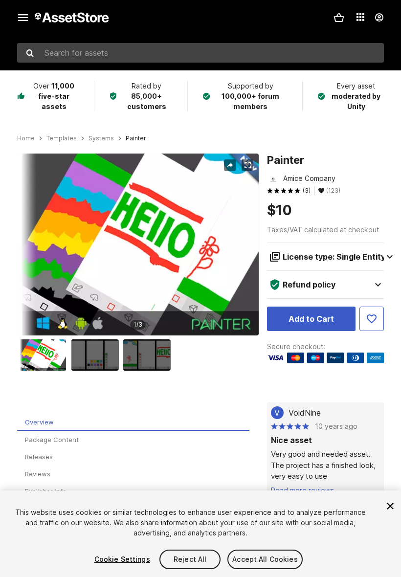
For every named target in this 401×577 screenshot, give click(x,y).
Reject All (190, 559)
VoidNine (305, 413)
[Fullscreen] (247, 165)
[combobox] (200, 53)
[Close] (390, 506)
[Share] (230, 165)
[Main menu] (23, 17)
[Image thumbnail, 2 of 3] (97, 355)
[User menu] (379, 17)
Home (26, 138)
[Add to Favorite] (371, 319)
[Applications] (360, 17)
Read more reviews (302, 490)
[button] (339, 17)
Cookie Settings (122, 559)
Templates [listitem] (61, 138)
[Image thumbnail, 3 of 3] (149, 355)
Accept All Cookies (265, 559)
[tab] (133, 422)
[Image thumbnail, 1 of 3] (45, 355)
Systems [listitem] (101, 138)
